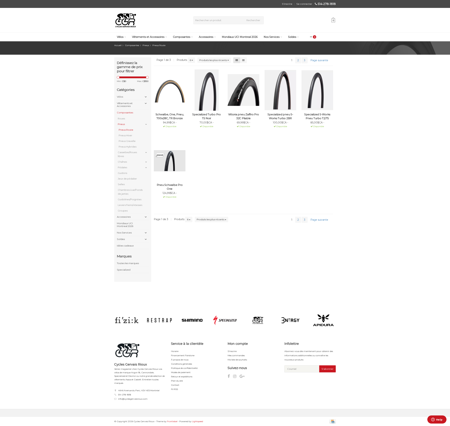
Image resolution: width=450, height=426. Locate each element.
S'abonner (327, 368)
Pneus (121, 124)
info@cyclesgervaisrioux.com (132, 399)
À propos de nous (179, 359)
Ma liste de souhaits (237, 359)
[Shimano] (192, 320)
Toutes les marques (128, 263)
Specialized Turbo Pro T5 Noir (206, 116)
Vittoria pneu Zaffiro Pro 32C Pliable (243, 116)
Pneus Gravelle (127, 141)
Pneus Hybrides (127, 146)
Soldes (292, 37)
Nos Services (271, 37)
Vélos (120, 37)
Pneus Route (126, 129)
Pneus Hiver (125, 135)
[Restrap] (159, 320)
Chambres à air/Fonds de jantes (130, 191)
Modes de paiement (181, 372)
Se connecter (304, 3)
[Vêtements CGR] (257, 320)
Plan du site (177, 380)
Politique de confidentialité (184, 368)
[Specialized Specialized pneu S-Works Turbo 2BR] (280, 90)
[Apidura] (323, 320)
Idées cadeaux (125, 245)
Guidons (122, 173)
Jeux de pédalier (127, 178)
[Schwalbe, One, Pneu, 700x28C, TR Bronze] (169, 90)
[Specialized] (225, 320)
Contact (175, 385)
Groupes (123, 210)
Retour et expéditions (181, 376)
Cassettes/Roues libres (127, 154)
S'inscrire (287, 3)
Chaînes (122, 161)
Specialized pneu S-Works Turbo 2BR (280, 116)
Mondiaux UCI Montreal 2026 (240, 37)
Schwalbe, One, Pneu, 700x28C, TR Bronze (170, 116)
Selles (121, 184)
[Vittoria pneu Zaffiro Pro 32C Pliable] (243, 90)
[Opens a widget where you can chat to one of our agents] (436, 419)
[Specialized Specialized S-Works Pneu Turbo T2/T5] (317, 90)
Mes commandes (236, 355)
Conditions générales (181, 364)
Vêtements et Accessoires (148, 37)
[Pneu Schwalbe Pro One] (169, 160)
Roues (121, 118)
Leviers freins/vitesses (130, 205)
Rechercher (253, 20)
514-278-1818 (327, 4)
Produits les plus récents (213, 60)
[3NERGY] (290, 320)
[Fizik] (126, 320)
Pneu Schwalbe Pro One (170, 186)
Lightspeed (197, 421)
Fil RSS (174, 389)
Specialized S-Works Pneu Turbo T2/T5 (317, 116)
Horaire (174, 351)
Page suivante (319, 60)
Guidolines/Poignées (129, 199)
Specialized (123, 269)
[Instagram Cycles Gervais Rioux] (236, 377)
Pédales (122, 167)
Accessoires (206, 37)
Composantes (181, 37)
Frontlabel (172, 421)
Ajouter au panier (168, 130)
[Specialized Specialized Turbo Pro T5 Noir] (206, 90)
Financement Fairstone (182, 355)
